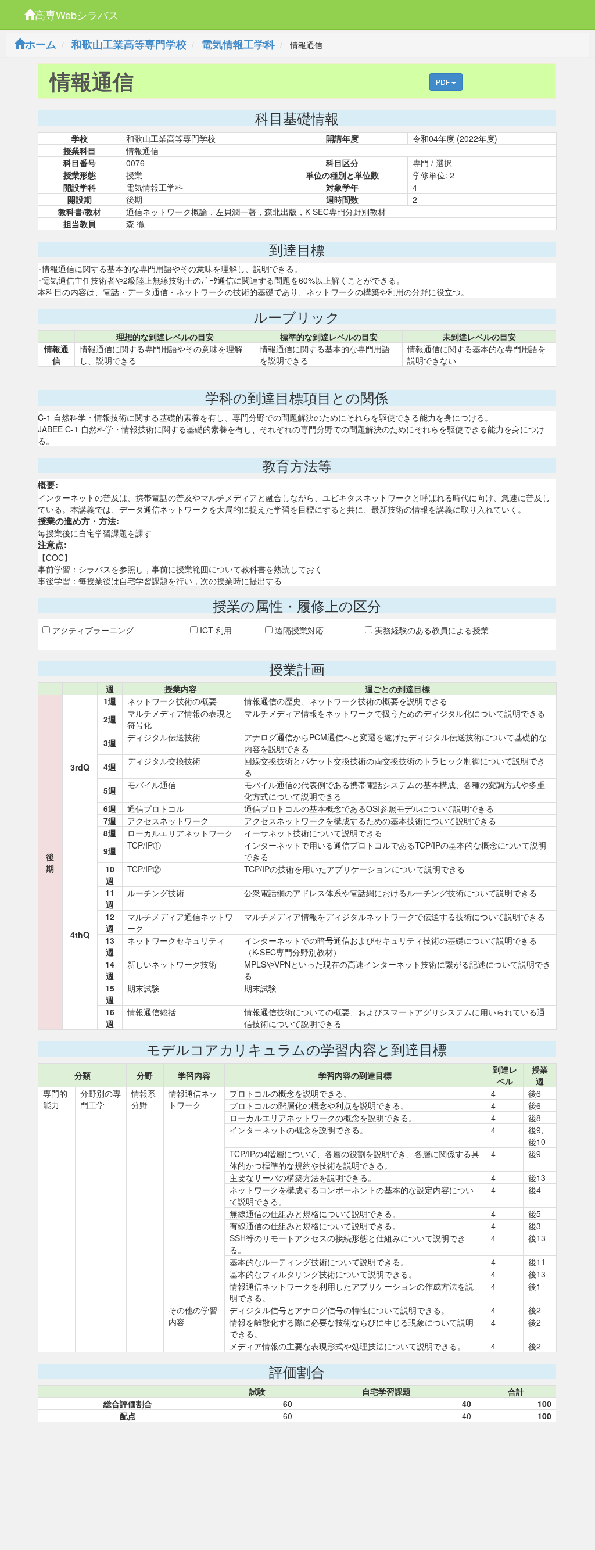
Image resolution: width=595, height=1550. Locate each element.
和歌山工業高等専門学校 (129, 44)
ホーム (40, 44)
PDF (443, 82)
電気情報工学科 (238, 44)
